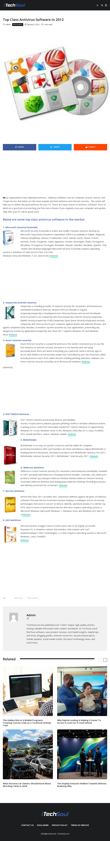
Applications (33, 598)
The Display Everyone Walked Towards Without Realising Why (82, 784)
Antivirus (19, 598)
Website (54, 255)
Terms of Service (80, 825)
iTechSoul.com (63, 834)
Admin (8, 24)
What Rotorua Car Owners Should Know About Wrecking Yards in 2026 (27, 784)
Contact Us (27, 825)
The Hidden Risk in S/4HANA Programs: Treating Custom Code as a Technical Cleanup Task (27, 723)
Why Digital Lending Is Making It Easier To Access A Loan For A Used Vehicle (79, 721)
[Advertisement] (55, 175)
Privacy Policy (59, 825)
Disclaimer (43, 825)
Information (17, 24)
